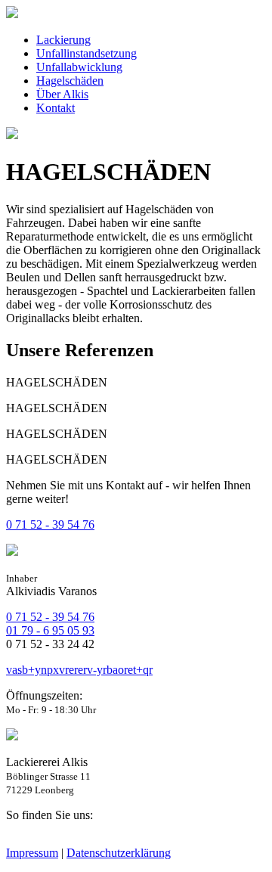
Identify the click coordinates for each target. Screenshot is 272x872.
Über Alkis (62, 94)
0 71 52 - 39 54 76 (50, 524)
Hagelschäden (70, 80)
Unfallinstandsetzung (86, 53)
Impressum (32, 852)
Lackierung (63, 39)
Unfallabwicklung (79, 67)
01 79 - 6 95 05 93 (50, 630)
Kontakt (55, 107)
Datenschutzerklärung (118, 852)
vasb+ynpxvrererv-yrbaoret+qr (79, 669)
